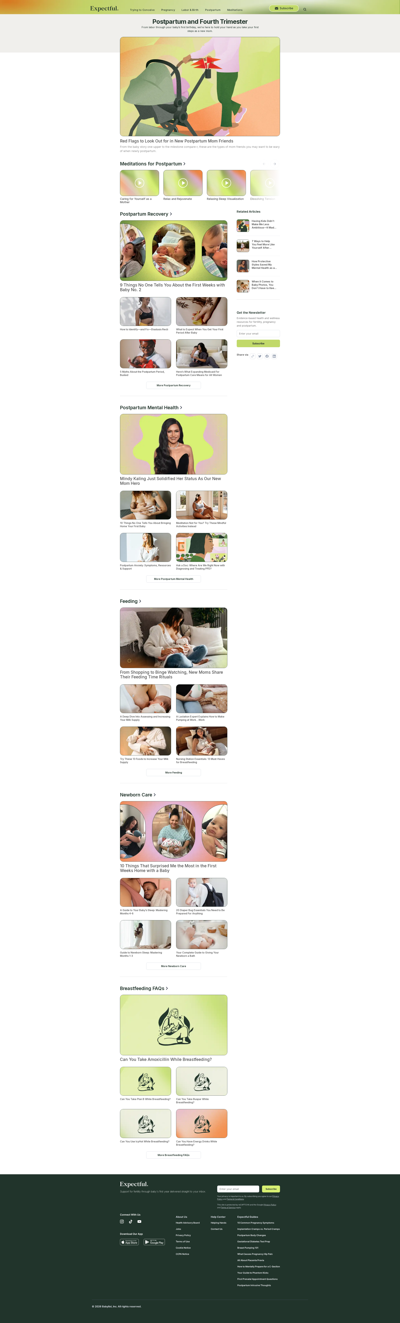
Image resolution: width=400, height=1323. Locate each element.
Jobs (178, 1229)
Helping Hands (218, 1222)
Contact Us (216, 1229)
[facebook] (266, 356)
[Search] (305, 9)
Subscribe (286, 8)
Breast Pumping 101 (247, 1247)
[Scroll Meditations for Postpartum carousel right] (274, 164)
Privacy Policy (270, 1205)
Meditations (235, 9)
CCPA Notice (182, 1254)
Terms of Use (183, 1241)
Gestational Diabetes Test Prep (253, 1241)
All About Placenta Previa (250, 1260)
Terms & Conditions (235, 1199)
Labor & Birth (190, 9)
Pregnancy (168, 9)
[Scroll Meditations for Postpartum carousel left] (264, 164)
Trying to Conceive (142, 9)
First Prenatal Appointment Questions (257, 1279)
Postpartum (213, 9)
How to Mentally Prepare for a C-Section (258, 1266)
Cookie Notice (183, 1247)
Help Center (218, 1216)
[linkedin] (273, 356)
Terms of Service (228, 1207)
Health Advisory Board (188, 1222)
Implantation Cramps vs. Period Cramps (258, 1229)
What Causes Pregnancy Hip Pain (255, 1254)
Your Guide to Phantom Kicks (252, 1272)
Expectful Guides (247, 1216)
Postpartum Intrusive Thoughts (254, 1285)
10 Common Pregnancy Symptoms (255, 1222)
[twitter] (259, 356)
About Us (181, 1216)
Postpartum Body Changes (251, 1235)
